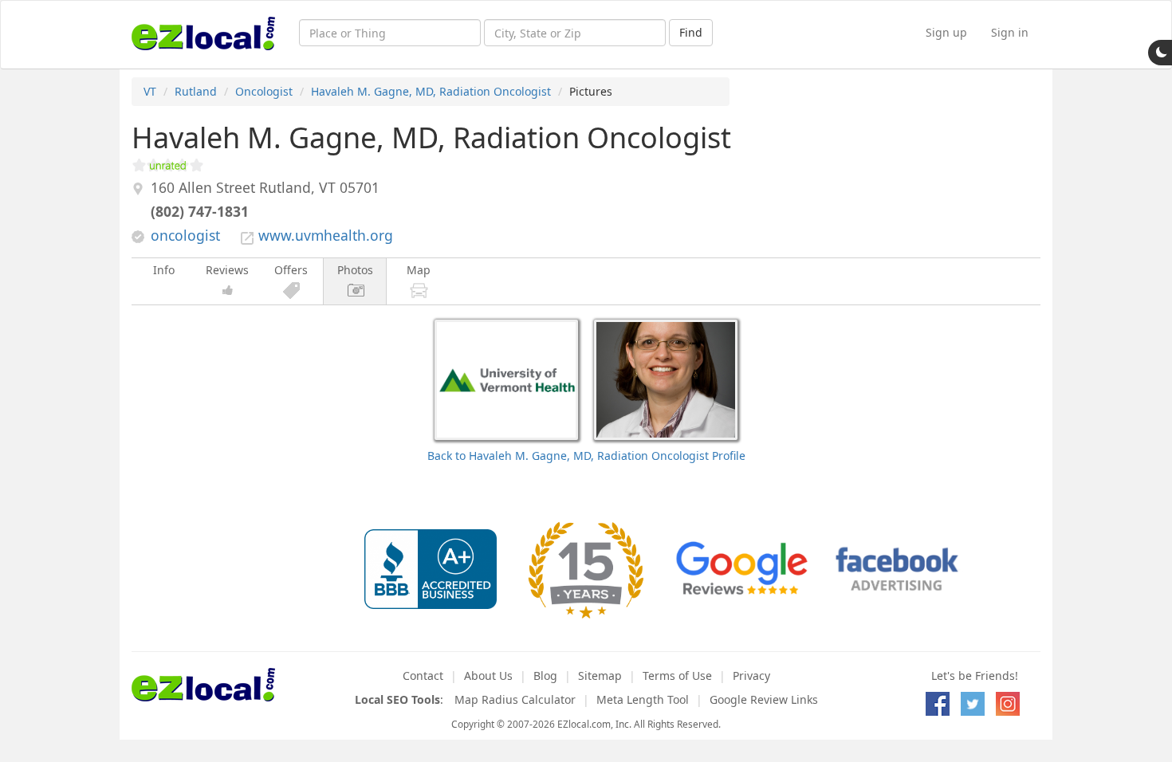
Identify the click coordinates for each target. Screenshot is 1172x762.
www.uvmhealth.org (325, 235)
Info (164, 269)
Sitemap (600, 675)
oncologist (185, 235)
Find (690, 32)
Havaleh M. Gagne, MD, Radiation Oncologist (431, 91)
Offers (291, 269)
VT (150, 91)
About (488, 675)
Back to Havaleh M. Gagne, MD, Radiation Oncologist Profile (586, 455)
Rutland (196, 91)
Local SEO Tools (397, 699)
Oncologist (264, 91)
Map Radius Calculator (515, 699)
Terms (677, 675)
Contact (423, 675)
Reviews (227, 269)
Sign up (946, 32)
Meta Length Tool (642, 699)
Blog (545, 675)
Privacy (751, 675)
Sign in (1009, 32)
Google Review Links (764, 699)
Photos (355, 269)
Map (419, 269)
